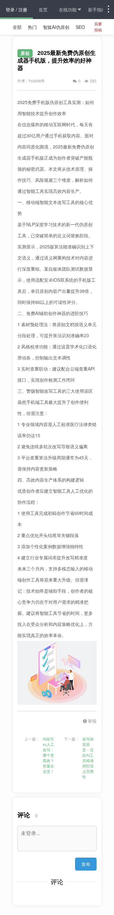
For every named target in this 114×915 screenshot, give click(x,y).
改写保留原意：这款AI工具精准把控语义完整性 (88, 758)
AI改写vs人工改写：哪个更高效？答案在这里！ (48, 755)
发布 (85, 864)
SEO (80, 27)
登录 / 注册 (16, 9)
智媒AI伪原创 (56, 27)
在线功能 (68, 9)
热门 (32, 27)
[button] (85, 721)
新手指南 (97, 9)
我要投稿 (98, 26)
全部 (17, 27)
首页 (43, 9)
